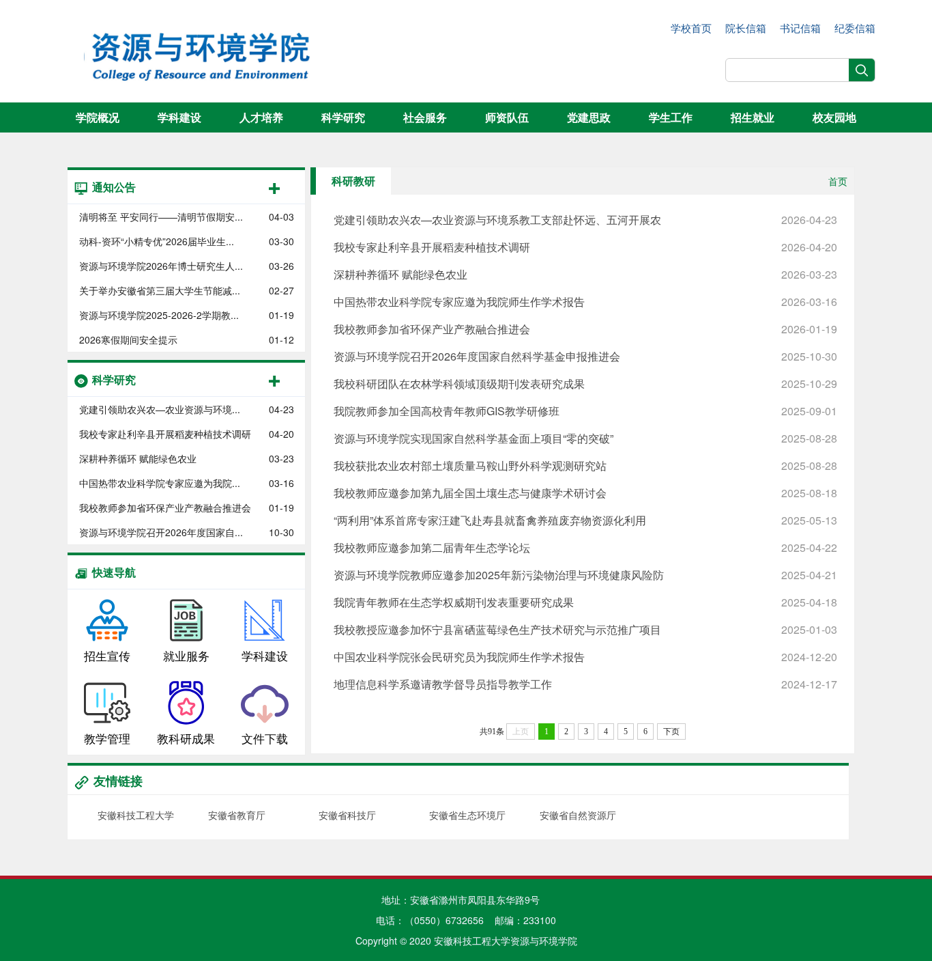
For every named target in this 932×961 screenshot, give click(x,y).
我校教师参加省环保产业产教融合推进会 (165, 507)
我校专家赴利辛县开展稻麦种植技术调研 (165, 434)
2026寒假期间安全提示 (128, 339)
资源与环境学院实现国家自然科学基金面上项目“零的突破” (585, 438)
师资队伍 (507, 117)
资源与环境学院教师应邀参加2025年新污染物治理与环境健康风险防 (585, 575)
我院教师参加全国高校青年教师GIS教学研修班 (585, 411)
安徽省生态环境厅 (467, 815)
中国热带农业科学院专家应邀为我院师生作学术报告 (585, 301)
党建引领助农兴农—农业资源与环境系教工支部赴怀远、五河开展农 (585, 219)
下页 (671, 731)
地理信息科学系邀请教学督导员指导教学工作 (585, 684)
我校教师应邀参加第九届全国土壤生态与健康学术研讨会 (585, 493)
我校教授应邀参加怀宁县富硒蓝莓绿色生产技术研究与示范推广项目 (585, 629)
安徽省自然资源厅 (578, 815)
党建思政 (589, 117)
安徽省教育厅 (236, 815)
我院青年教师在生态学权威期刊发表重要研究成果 (585, 602)
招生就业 (752, 117)
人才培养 (261, 117)
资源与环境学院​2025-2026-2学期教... (159, 315)
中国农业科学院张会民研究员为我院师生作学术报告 (585, 657)
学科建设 (179, 117)
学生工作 (671, 117)
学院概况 (97, 117)
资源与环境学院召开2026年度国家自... (161, 532)
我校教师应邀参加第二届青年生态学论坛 (585, 547)
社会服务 (425, 117)
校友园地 (834, 117)
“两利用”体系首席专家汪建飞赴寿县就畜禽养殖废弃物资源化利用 (585, 520)
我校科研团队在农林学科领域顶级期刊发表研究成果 (585, 383)
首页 (837, 181)
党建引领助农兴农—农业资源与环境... (159, 409)
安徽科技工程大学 (136, 815)
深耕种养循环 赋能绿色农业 (137, 458)
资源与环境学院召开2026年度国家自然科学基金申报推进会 (585, 356)
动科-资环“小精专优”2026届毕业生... (156, 241)
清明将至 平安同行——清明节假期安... (161, 216)
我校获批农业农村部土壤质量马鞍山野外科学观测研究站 (585, 465)
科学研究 (343, 117)
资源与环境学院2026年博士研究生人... (161, 266)
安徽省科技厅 (347, 815)
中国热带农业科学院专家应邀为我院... (159, 483)
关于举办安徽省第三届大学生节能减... (159, 290)
